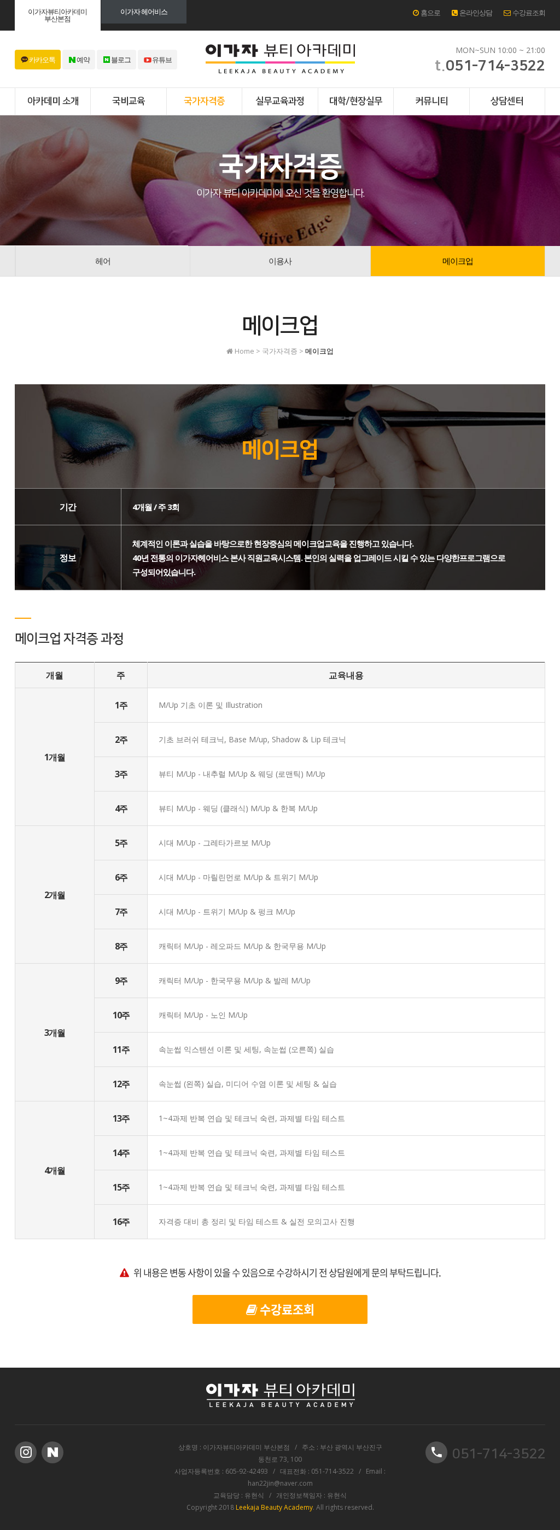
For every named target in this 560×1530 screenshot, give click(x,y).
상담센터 (507, 101)
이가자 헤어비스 (143, 11)
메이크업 (457, 260)
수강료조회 (527, 12)
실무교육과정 (280, 101)
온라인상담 (474, 12)
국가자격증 (204, 101)
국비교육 (128, 101)
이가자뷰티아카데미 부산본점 (57, 15)
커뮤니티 (431, 101)
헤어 (102, 260)
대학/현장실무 (355, 101)
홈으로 (429, 12)
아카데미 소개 (53, 101)
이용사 (280, 260)
